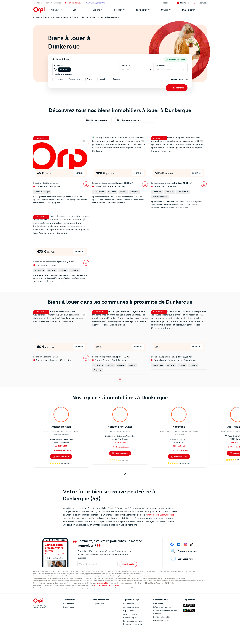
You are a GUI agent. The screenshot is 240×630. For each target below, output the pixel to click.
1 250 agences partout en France (47, 3)
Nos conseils (68, 604)
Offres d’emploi (130, 618)
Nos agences (128, 604)
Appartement (75, 79)
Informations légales (162, 607)
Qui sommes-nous (131, 607)
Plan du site (158, 604)
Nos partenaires (101, 599)
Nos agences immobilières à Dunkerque (120, 397)
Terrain (89, 79)
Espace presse (129, 611)
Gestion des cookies (161, 620)
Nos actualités (69, 607)
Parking (116, 79)
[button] (69, 69)
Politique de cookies (161, 617)
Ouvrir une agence (131, 614)
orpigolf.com (98, 604)
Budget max (126, 65)
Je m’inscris (128, 564)
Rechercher (178, 88)
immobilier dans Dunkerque (160, 515)
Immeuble (103, 79)
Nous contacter (62, 456)
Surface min (160, 65)
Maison (60, 79)
